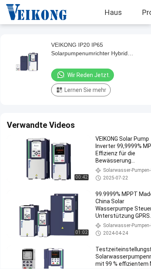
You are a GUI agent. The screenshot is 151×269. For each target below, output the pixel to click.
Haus (113, 12)
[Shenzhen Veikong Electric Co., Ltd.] (30, 12)
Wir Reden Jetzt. (88, 75)
